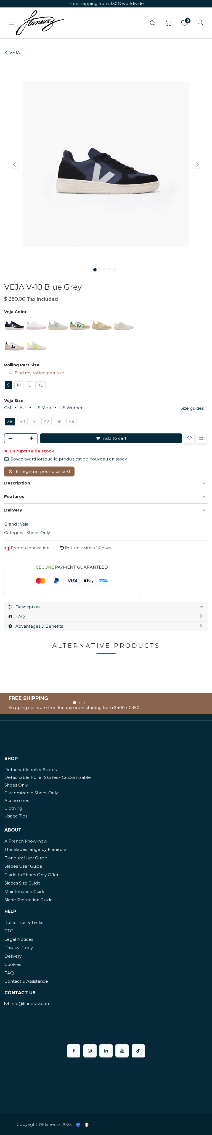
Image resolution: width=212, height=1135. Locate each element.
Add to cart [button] (114, 438)
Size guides (192, 408)
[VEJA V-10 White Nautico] (15, 345)
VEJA (14, 52)
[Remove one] (9, 438)
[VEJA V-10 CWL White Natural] (37, 324)
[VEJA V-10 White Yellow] (36, 345)
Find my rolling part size (39, 372)
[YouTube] (122, 1050)
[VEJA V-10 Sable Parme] (123, 324)
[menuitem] (78, 1125)
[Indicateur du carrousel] (74, 702)
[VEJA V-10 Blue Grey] (15, 324)
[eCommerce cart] (168, 23)
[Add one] (33, 438)
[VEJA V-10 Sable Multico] (102, 324)
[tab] (106, 607)
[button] (14, 164)
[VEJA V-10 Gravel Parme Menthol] (59, 324)
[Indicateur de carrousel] (79, 703)
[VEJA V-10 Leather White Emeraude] (80, 324)
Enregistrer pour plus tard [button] (42, 471)
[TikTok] (138, 1050)
